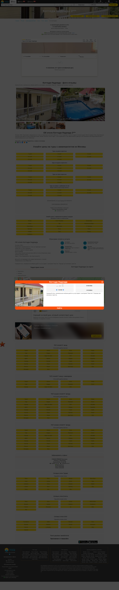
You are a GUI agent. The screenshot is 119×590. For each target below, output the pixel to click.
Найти (59, 308)
